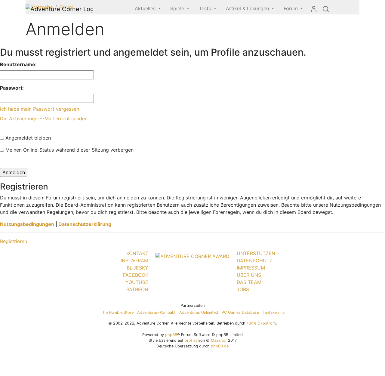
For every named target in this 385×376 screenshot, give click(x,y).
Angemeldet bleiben (27, 138)
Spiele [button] (178, 8)
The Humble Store (117, 312)
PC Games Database (240, 312)
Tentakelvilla (274, 312)
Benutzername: (18, 64)
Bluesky (137, 268)
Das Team (249, 282)
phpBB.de (220, 346)
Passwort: (12, 88)
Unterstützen (256, 253)
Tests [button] (205, 8)
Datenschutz (255, 260)
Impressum (251, 268)
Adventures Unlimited (198, 312)
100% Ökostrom (261, 323)
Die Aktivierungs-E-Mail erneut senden (44, 119)
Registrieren (13, 241)
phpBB (171, 334)
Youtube (136, 282)
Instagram (134, 260)
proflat (191, 340)
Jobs (243, 289)
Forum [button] (291, 8)
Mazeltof (219, 340)
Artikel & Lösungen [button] (248, 8)
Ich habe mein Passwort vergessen (39, 109)
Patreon (137, 289)
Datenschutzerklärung (84, 224)
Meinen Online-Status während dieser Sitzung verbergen (69, 150)
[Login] (314, 8)
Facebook (135, 275)
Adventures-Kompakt (156, 312)
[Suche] (326, 8)
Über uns (249, 275)
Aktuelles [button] (146, 8)
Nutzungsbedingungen (27, 224)
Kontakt (137, 253)
